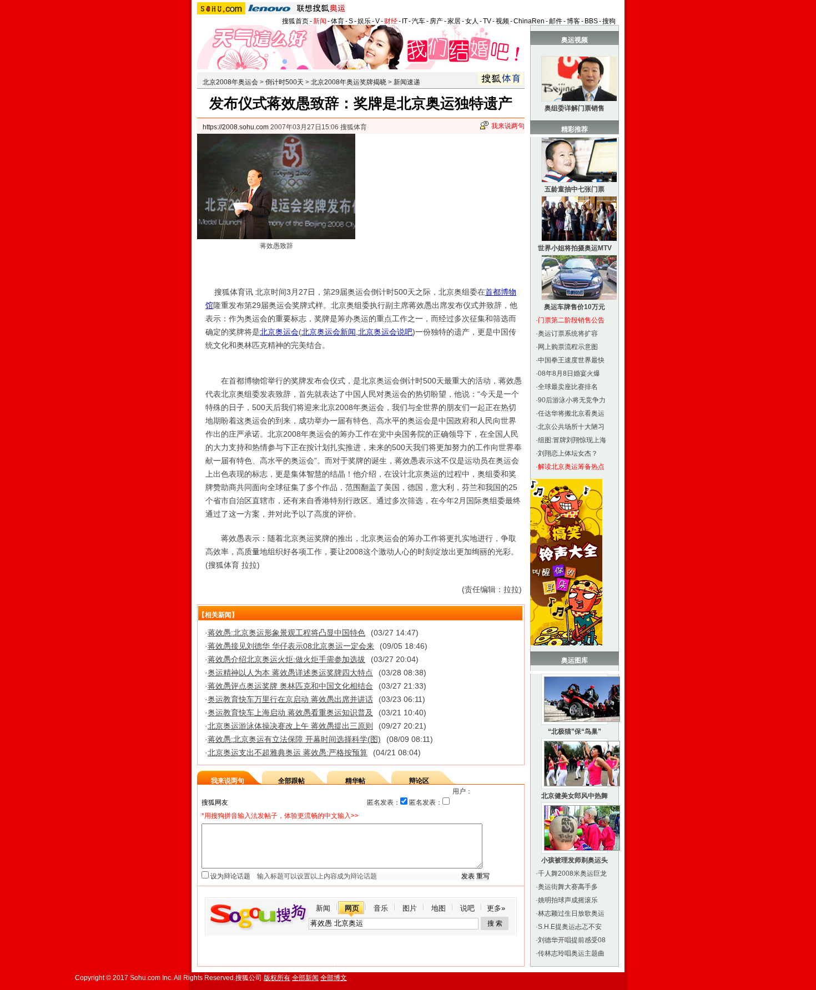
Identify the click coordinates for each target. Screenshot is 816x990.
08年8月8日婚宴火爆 (569, 373)
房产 (436, 21)
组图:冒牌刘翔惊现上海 (572, 440)
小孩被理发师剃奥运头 (574, 860)
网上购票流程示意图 (568, 347)
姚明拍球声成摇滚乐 (568, 900)
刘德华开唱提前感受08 (572, 940)
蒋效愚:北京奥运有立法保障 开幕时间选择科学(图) (294, 739)
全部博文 (333, 978)
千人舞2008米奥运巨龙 (572, 873)
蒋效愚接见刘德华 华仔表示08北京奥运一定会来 (291, 646)
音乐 (381, 908)
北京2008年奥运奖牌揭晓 (348, 82)
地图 (438, 908)
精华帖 (355, 781)
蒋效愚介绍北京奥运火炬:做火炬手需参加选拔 (286, 659)
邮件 (555, 21)
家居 (454, 21)
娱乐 (364, 21)
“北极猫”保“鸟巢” (574, 731)
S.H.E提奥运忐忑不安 (570, 927)
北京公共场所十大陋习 (571, 427)
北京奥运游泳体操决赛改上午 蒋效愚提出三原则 (290, 725)
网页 (352, 908)
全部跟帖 (291, 781)
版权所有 (277, 978)
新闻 (319, 21)
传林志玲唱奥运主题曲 (571, 953)
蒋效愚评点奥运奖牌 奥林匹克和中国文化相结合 (290, 685)
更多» (496, 908)
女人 (471, 21)
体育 (337, 21)
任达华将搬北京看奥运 (571, 413)
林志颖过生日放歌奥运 (571, 913)
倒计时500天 (284, 82)
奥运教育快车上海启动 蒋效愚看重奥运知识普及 (290, 712)
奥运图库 (574, 660)
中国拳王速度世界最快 (571, 360)
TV (487, 21)
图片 (409, 908)
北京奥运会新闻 (328, 331)
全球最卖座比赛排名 (568, 387)
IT (404, 21)
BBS (591, 21)
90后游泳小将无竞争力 (572, 400)
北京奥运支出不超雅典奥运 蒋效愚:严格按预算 (287, 752)
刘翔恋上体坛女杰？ (568, 453)
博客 (573, 21)
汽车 (418, 21)
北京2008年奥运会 (230, 82)
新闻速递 (407, 82)
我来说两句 (508, 126)
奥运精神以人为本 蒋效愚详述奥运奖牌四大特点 (290, 672)
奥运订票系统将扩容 (568, 333)
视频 (502, 21)
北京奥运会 (279, 331)
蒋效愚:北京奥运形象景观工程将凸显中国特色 (286, 632)
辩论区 (419, 781)
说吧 (467, 908)
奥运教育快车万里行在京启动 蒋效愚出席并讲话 (290, 699)
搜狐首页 (295, 21)
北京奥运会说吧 (385, 331)
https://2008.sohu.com (236, 127)
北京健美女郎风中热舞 (574, 796)
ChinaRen (529, 21)
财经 (390, 21)
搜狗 (609, 21)
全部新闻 (305, 978)
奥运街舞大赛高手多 (568, 887)
